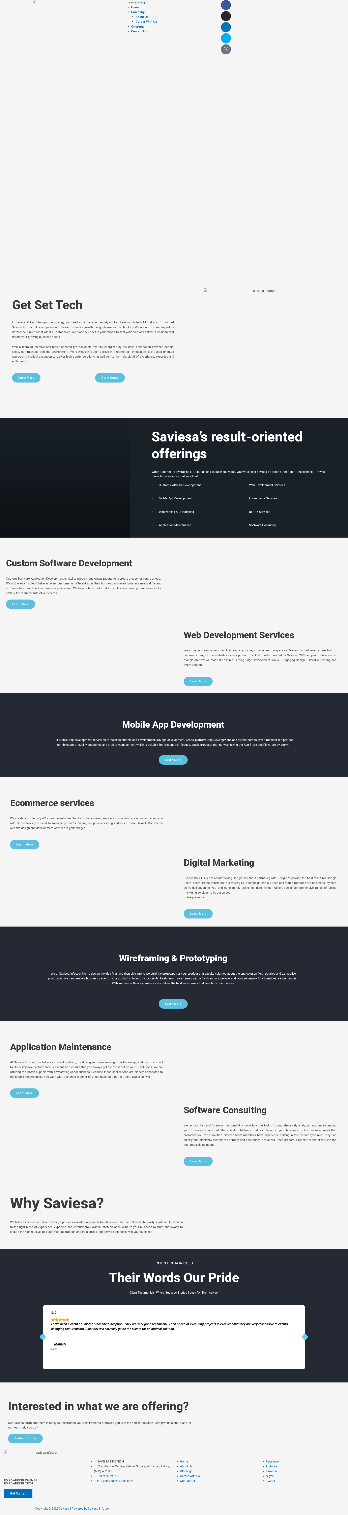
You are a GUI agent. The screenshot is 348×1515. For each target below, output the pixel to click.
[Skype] (226, 38)
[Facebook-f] (226, 5)
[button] (174, 2)
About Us (142, 17)
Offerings (137, 26)
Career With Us (146, 22)
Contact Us (139, 31)
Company (137, 12)
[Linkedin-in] (226, 27)
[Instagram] (226, 16)
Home (135, 7)
